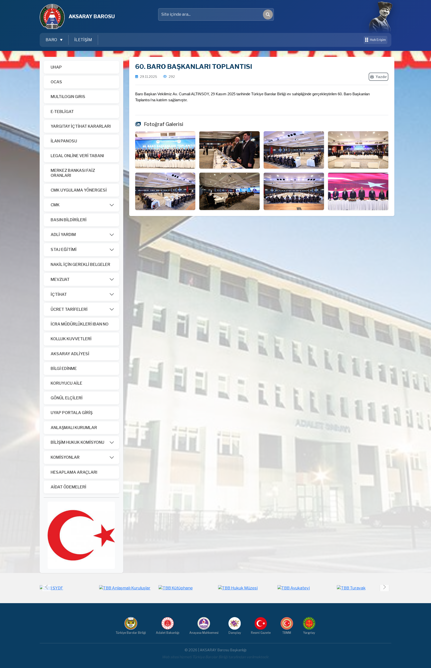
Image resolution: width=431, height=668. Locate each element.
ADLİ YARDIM (63, 234)
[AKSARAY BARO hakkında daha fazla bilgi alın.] (81, 535)
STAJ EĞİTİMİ (64, 249)
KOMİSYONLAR (65, 457)
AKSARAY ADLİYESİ (70, 353)
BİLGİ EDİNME (64, 368)
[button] (384, 587)
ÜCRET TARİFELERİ (69, 309)
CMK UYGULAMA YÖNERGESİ (79, 190)
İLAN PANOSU (64, 141)
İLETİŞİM (83, 39)
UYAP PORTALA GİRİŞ (72, 412)
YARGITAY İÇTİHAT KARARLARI (81, 126)
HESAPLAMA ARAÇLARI (74, 472)
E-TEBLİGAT (62, 111)
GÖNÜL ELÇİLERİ (67, 398)
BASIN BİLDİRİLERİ (69, 220)
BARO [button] (52, 39)
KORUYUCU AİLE (66, 383)
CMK (55, 205)
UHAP (56, 67)
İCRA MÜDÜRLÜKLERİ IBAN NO (79, 324)
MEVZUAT (60, 279)
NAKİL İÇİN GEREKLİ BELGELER (80, 264)
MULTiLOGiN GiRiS (68, 96)
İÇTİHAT (59, 294)
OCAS (56, 82)
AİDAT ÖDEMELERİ (68, 487)
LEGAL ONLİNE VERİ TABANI (77, 155)
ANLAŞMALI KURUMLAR (74, 427)
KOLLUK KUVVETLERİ (71, 338)
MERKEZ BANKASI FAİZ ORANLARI (73, 173)
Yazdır (381, 77)
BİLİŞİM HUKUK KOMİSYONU (77, 442)
